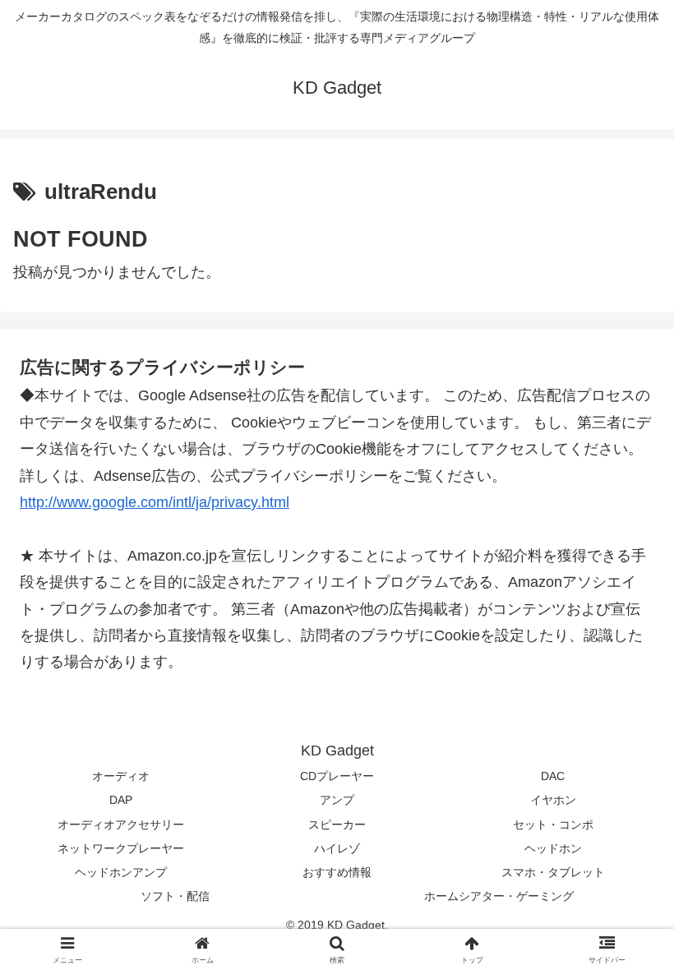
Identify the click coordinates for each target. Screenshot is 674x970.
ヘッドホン (553, 848)
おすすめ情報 (337, 872)
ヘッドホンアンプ (121, 872)
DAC (553, 776)
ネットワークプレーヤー (121, 848)
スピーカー (337, 824)
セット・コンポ (553, 824)
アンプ (337, 799)
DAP (120, 799)
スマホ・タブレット (553, 872)
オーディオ (121, 776)
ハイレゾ (337, 848)
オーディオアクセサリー (121, 824)
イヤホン (553, 799)
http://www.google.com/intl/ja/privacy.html (154, 502)
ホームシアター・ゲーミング (499, 896)
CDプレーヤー (337, 776)
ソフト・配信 (175, 896)
